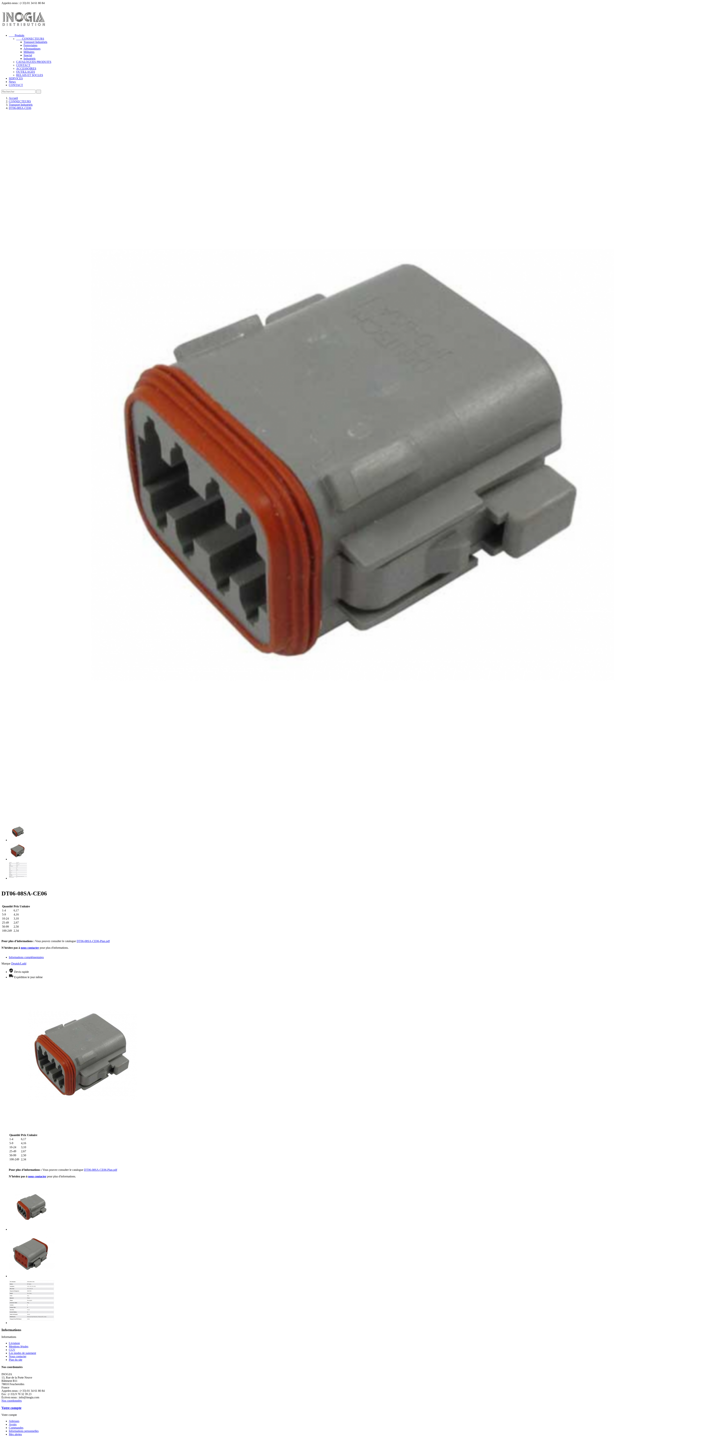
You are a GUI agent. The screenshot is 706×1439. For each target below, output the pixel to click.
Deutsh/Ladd (18, 963)
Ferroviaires (30, 45)
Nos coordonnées (11, 1400)
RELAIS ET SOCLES (29, 75)
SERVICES (16, 78)
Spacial (28, 55)
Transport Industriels (35, 42)
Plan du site (15, 1359)
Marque (5, 963)
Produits (16, 35)
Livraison (14, 1343)
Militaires (29, 51)
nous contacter (30, 947)
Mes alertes (15, 1434)
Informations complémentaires (26, 957)
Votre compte (11, 1408)
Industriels (29, 58)
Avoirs (13, 1424)
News (12, 81)
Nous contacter (17, 1356)
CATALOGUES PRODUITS (33, 61)
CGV (12, 1349)
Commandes (16, 1427)
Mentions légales (18, 1346)
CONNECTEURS (30, 38)
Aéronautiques (32, 48)
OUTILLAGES (25, 71)
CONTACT (23, 65)
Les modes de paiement (22, 1353)
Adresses (14, 1421)
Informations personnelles (24, 1431)
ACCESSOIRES (26, 68)
